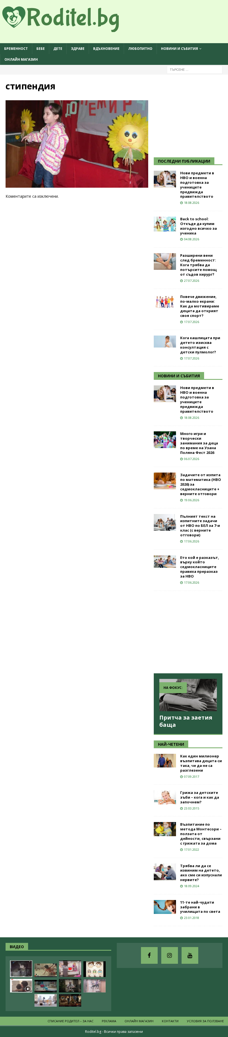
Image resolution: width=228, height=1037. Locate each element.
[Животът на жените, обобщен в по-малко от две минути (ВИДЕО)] (45, 970)
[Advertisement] (191, 115)
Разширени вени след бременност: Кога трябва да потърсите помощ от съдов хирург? (198, 265)
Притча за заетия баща (185, 721)
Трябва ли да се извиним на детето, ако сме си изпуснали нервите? (201, 872)
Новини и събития (179, 48)
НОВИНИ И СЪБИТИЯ (179, 375)
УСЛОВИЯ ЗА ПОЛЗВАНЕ (205, 1021)
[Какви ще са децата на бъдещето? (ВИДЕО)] (45, 986)
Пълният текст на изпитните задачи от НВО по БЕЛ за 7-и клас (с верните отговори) (200, 526)
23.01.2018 (191, 918)
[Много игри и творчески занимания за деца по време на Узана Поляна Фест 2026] (165, 439)
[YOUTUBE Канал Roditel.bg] (190, 955)
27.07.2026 (191, 280)
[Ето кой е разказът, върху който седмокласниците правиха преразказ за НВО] (165, 561)
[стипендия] (77, 184)
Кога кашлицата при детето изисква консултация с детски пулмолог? (200, 344)
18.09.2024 (191, 886)
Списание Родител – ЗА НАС (70, 1021)
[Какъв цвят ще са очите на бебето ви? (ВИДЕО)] (94, 969)
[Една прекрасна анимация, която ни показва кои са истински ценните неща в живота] (45, 1000)
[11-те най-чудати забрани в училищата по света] (165, 907)
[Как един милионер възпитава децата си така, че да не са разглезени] (165, 760)
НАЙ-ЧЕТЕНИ (171, 744)
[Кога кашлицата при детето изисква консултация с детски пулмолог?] (165, 342)
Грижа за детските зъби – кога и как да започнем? (199, 797)
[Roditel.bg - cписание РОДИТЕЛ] (69, 28)
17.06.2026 (191, 541)
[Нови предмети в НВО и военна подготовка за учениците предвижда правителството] (165, 179)
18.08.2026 (191, 202)
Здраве (78, 48)
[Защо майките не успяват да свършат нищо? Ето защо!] (70, 968)
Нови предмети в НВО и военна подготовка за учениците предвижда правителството (197, 184)
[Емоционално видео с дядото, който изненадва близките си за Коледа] (70, 1000)
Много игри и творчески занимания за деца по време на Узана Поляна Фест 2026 (199, 443)
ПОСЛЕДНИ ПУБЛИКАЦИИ (184, 161)
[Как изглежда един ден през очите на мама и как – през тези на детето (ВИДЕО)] (94, 985)
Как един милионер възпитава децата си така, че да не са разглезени (201, 763)
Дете (57, 48)
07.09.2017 (191, 776)
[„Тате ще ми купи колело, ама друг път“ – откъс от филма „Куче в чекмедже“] (21, 968)
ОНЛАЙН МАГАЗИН (21, 59)
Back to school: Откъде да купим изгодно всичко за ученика (198, 226)
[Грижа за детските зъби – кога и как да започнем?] (165, 797)
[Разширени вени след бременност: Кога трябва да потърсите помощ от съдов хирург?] (165, 261)
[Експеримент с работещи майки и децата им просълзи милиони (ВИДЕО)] (21, 985)
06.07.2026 (191, 459)
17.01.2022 (191, 849)
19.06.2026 (191, 500)
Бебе (40, 48)
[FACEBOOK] (149, 955)
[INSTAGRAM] (169, 955)
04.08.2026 (191, 239)
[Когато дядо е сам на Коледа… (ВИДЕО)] (70, 985)
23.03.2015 (191, 808)
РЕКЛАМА (109, 1021)
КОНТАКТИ (170, 1021)
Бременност (16, 48)
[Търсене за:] (194, 69)
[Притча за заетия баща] (188, 695)
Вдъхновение (106, 48)
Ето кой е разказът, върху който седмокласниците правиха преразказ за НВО (199, 567)
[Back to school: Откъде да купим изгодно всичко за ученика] (165, 224)
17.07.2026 (191, 322)
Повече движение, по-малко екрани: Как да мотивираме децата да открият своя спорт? (199, 306)
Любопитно (140, 48)
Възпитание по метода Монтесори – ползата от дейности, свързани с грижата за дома (201, 834)
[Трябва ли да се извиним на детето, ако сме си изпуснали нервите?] (165, 872)
